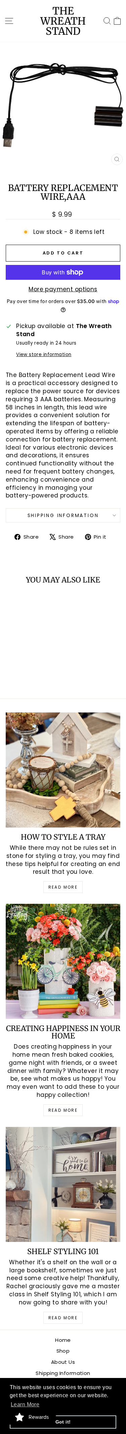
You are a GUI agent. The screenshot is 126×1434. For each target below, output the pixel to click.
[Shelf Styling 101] (63, 1184)
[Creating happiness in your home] (63, 961)
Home (63, 1340)
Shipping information (63, 515)
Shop (63, 1350)
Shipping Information (63, 1373)
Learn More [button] (25, 1404)
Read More (63, 887)
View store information (43, 354)
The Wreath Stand (63, 20)
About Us (63, 1361)
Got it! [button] (63, 1422)
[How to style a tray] (63, 770)
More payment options (63, 289)
